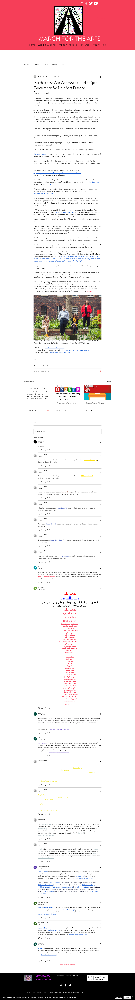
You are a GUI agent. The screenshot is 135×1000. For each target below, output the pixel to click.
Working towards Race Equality (37, 388)
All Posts (26, 64)
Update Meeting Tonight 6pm (66, 403)
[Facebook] (86, 3)
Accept (127, 997)
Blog (63, 64)
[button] (108, 64)
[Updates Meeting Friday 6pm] (97, 392)
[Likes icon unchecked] (39, 450)
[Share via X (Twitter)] (39, 365)
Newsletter (55, 64)
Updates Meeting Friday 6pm (95, 403)
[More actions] (100, 77)
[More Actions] (100, 442)
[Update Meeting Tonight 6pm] (67, 392)
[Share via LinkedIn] (43, 365)
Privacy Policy (31, 992)
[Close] (133, 997)
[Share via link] (48, 365)
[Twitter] (91, 3)
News (46, 64)
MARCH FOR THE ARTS (70, 38)
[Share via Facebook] (34, 365)
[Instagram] (81, 3)
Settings (118, 997)
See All (109, 381)
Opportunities (37, 64)
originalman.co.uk (43, 979)
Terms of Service (41, 992)
